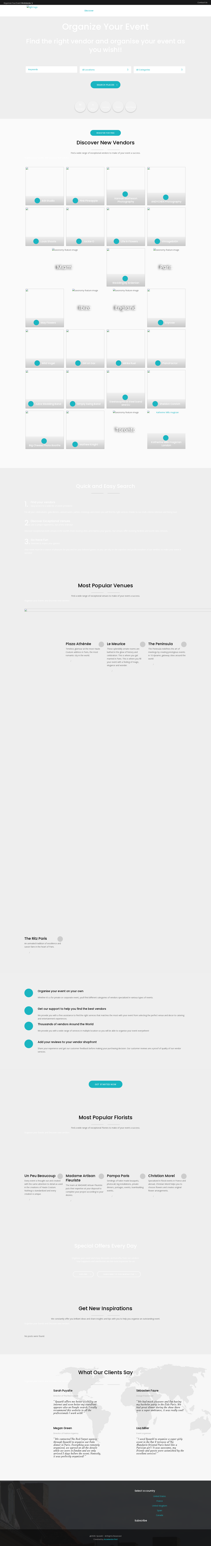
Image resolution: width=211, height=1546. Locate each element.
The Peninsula (160, 643)
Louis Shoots (48, 241)
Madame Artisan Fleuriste (80, 1178)
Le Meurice (116, 643)
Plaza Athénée (78, 643)
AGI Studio (48, 200)
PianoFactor (170, 363)
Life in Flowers (129, 241)
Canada (159, 1515)
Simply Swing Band (88, 404)
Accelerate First (111, 1539)
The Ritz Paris (35, 938)
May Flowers (48, 322)
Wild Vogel (48, 363)
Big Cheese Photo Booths (44, 445)
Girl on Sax (88, 363)
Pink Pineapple (89, 200)
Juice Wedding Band (48, 404)
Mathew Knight (89, 444)
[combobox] (105, 69)
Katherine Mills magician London (166, 443)
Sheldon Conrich (170, 404)
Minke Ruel (129, 363)
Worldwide (26, 3)
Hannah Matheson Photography (125, 200)
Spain (159, 1510)
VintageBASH (170, 241)
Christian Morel (161, 1175)
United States (159, 1496)
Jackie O (88, 241)
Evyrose (170, 322)
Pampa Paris (118, 1175)
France (159, 1501)
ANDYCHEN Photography (166, 201)
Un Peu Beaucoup (40, 1175)
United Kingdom (159, 1505)
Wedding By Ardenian (125, 283)
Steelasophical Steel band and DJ (125, 403)
